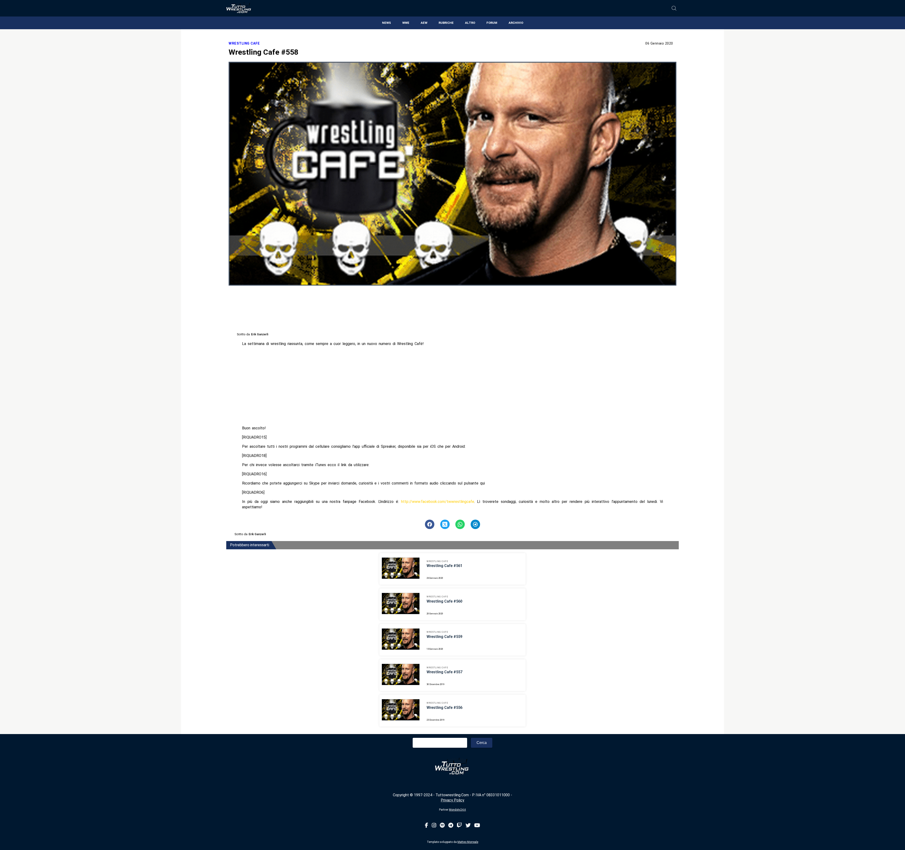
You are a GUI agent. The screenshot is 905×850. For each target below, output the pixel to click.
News (386, 23)
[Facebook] (426, 825)
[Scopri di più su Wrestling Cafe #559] (401, 639)
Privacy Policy (452, 800)
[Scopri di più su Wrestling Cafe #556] (401, 710)
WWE (405, 23)
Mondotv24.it (457, 809)
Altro (470, 23)
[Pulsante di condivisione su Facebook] (429, 524)
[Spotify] (442, 825)
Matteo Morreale (467, 842)
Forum (491, 23)
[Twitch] (459, 825)
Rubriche (446, 23)
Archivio (516, 23)
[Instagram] (434, 825)
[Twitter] (468, 825)
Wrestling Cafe (244, 43)
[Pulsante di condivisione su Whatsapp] (460, 524)
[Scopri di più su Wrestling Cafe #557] (401, 675)
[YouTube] (477, 825)
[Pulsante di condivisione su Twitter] (445, 524)
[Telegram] (450, 825)
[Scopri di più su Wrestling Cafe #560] (401, 604)
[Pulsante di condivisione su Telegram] (475, 524)
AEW (424, 23)
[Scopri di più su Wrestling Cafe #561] (401, 569)
